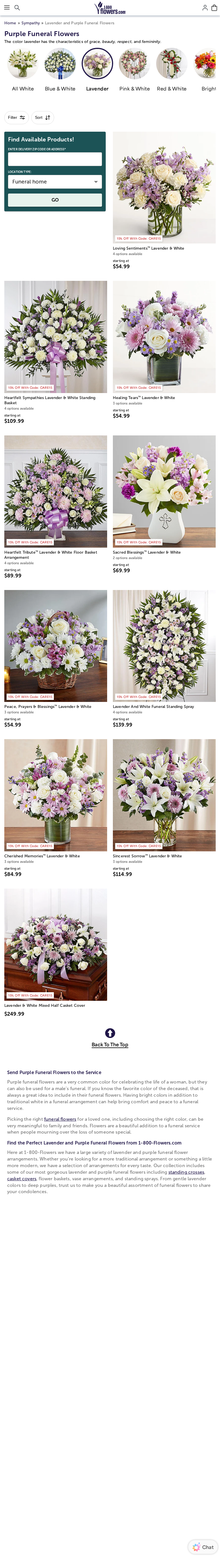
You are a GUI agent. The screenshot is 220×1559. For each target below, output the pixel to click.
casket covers (21, 1178)
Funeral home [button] (29, 182)
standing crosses (186, 1172)
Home (10, 23)
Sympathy (30, 23)
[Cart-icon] (214, 7)
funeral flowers (60, 1119)
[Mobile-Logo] (110, 7)
